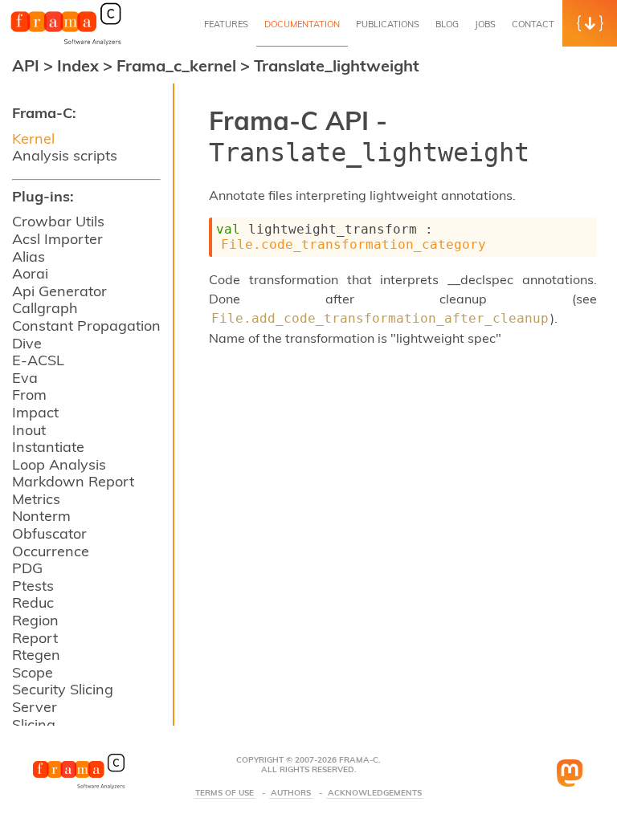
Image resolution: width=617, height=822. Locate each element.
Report (35, 638)
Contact (533, 24)
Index (80, 65)
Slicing (33, 724)
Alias (28, 256)
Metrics (36, 499)
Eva (25, 377)
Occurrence (50, 551)
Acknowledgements (375, 793)
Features (226, 24)
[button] (589, 23)
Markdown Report (73, 481)
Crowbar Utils (58, 221)
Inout (29, 430)
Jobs (485, 24)
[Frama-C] (66, 43)
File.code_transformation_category (353, 244)
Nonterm (41, 516)
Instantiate (48, 446)
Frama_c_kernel (178, 65)
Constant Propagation (86, 325)
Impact (35, 412)
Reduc (33, 602)
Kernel (33, 138)
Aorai (30, 273)
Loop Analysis (59, 464)
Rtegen (36, 654)
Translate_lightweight (336, 65)
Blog (447, 24)
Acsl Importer (57, 239)
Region (35, 620)
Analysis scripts (64, 155)
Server (34, 707)
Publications (387, 24)
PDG (27, 568)
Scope (32, 672)
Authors (291, 793)
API (25, 65)
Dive (27, 343)
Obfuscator (49, 533)
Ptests (33, 585)
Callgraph (45, 308)
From (29, 394)
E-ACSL (38, 360)
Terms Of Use (224, 793)
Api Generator (59, 291)
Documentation (302, 24)
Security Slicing (62, 689)
